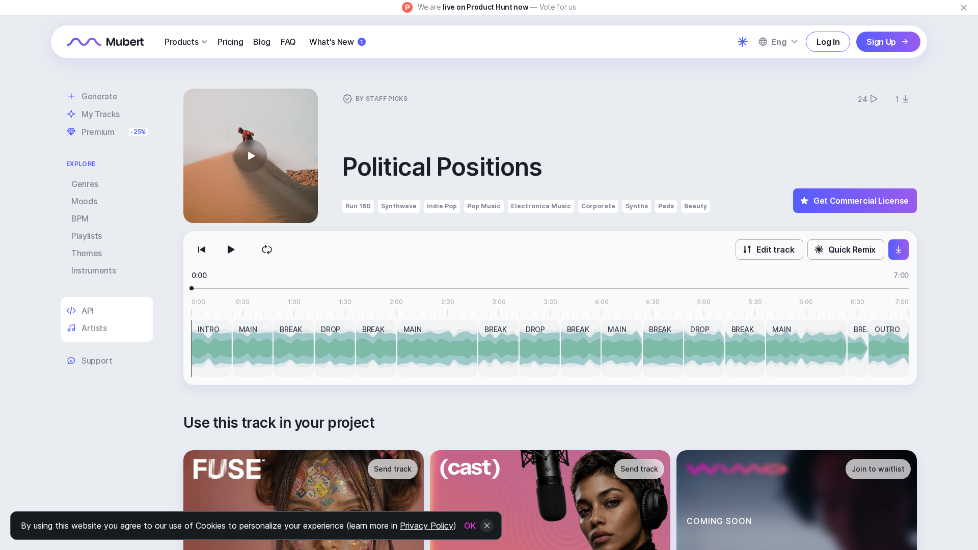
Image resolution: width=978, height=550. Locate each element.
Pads (666, 206)
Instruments (93, 270)
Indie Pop (442, 206)
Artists (94, 328)
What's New (336, 42)
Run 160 (358, 206)
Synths (637, 206)
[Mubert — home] (105, 42)
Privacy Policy (426, 525)
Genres (84, 184)
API (88, 311)
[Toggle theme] (743, 42)
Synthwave (399, 206)
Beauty (695, 206)
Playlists (86, 236)
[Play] (230, 249)
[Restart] (202, 249)
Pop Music (484, 206)
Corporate (598, 206)
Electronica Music (541, 206)
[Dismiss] (964, 8)
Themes (86, 253)
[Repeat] (267, 249)
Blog (261, 42)
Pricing (230, 42)
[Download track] (898, 249)
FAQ (288, 42)
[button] (250, 156)
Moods (84, 201)
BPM (80, 218)
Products (181, 42)
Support (97, 360)
